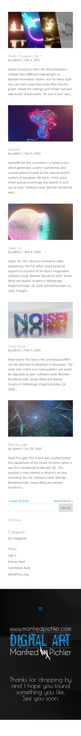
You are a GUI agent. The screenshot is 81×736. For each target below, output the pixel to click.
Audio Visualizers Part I (24, 56)
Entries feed (16, 562)
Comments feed (19, 568)
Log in (12, 555)
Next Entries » (63, 501)
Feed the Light (17, 444)
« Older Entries (18, 501)
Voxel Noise (16, 346)
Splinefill (14, 149)
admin (16, 60)
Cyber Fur (15, 248)
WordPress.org (18, 574)
